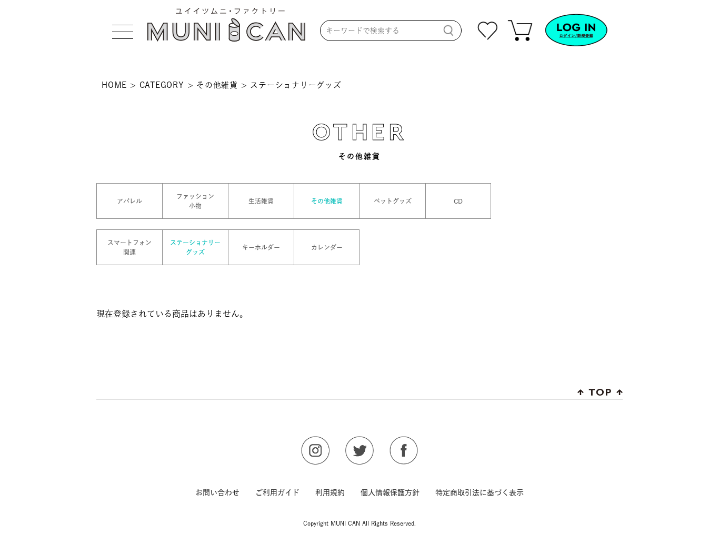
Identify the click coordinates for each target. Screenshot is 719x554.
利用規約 (330, 492)
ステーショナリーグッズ (195, 247)
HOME (114, 85)
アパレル (129, 201)
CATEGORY (161, 85)
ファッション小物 (195, 201)
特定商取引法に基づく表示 (479, 492)
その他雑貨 (217, 85)
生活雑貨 (261, 201)
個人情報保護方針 (390, 492)
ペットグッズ (393, 201)
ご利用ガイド (277, 492)
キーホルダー (261, 247)
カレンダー (327, 247)
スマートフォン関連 (129, 247)
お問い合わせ (217, 492)
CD (458, 201)
